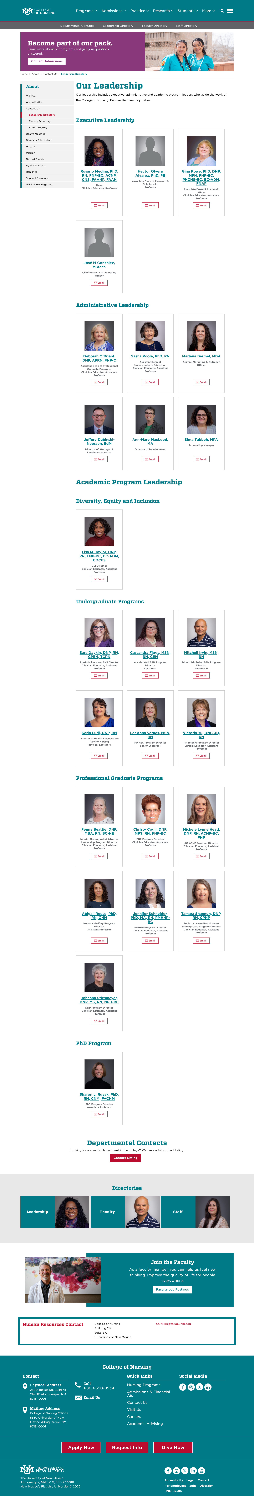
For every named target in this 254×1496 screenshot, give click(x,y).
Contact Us (50, 74)
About (35, 74)
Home (24, 74)
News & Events (35, 159)
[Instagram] (191, 1387)
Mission (30, 153)
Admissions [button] (112, 11)
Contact (203, 1480)
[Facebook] (182, 1387)
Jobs (192, 1485)
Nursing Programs (143, 1385)
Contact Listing (125, 1158)
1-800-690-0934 (99, 1388)
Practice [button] (138, 11)
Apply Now (81, 1447)
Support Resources (37, 178)
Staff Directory (186, 26)
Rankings (31, 172)
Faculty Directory (154, 26)
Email (101, 205)
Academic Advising (145, 1424)
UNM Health (173, 1491)
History (30, 146)
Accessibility (173, 1480)
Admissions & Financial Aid (148, 1393)
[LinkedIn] (208, 1387)
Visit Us (30, 96)
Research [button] (162, 11)
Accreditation (34, 102)
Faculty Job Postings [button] (172, 1289)
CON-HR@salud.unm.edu (173, 1323)
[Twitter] (199, 1386)
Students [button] (186, 11)
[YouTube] (201, 1470)
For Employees (175, 1485)
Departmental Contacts (77, 26)
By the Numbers (36, 165)
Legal (190, 1480)
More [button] (207, 11)
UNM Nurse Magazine (39, 184)
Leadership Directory (118, 26)
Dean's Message (35, 134)
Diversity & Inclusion (38, 140)
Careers (134, 1416)
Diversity (206, 1485)
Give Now (173, 1447)
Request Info (127, 1447)
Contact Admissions (47, 61)
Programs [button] (85, 11)
